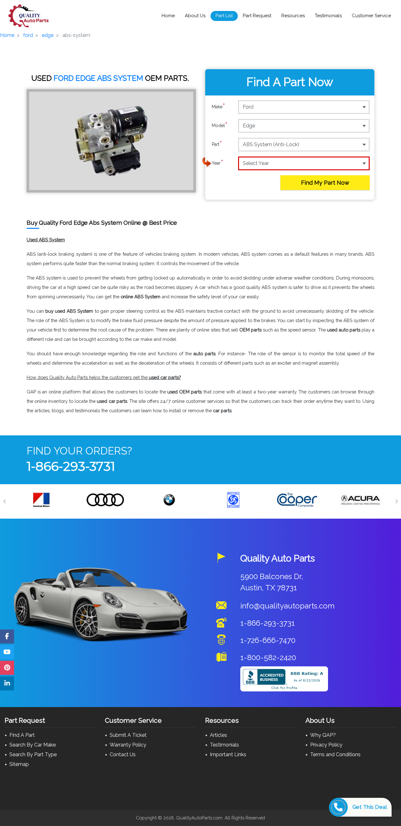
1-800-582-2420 (268, 657)
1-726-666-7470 (267, 640)
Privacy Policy (326, 745)
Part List (224, 15)
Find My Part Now (325, 182)
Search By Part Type (33, 754)
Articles (218, 735)
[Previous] (5, 501)
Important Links (228, 754)
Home (168, 15)
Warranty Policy (128, 745)
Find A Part (22, 735)
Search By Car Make (32, 745)
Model (220, 125)
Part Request (257, 15)
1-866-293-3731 (71, 466)
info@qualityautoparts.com (287, 605)
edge (48, 35)
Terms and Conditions (335, 754)
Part (217, 144)
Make (218, 106)
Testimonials (328, 15)
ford (28, 35)
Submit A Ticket (128, 735)
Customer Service (371, 15)
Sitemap (19, 764)
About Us (195, 15)
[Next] (396, 501)
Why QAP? (323, 735)
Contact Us (123, 754)
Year (217, 163)
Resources (293, 15)
